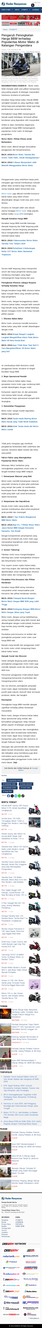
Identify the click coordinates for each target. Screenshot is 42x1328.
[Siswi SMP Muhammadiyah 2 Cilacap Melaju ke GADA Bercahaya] (5, 1064)
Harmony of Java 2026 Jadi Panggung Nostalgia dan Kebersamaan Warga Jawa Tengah (19, 1106)
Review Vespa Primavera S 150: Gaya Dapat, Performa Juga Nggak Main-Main (13, 931)
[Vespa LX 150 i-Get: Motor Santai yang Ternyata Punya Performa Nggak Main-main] (34, 984)
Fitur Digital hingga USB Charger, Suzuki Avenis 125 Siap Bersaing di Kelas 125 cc (14, 892)
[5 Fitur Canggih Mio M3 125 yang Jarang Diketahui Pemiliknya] (34, 907)
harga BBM (18, 214)
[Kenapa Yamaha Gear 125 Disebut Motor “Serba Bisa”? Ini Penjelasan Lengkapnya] (34, 920)
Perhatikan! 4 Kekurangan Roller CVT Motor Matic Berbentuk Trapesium (18, 251)
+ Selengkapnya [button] (33, 1318)
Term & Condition (5, 1231)
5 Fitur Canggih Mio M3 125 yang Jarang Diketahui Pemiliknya (13, 905)
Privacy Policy (6, 1224)
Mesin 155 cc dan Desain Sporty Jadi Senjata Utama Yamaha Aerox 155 (13, 996)
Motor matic (7, 193)
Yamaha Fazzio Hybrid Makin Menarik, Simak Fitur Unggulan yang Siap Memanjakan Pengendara (14, 866)
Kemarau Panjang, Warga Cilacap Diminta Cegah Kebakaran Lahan (25, 1182)
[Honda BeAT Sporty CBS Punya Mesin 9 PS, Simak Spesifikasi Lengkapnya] (34, 809)
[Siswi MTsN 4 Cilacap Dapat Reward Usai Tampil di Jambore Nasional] (5, 1160)
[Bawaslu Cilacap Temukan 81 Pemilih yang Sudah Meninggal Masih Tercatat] (5, 1172)
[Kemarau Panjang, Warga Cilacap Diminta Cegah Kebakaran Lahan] (5, 1185)
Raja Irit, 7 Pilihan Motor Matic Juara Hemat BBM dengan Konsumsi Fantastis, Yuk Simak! (21, 528)
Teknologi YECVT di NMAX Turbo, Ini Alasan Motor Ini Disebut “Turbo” (13, 957)
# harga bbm (7, 791)
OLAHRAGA (35, 9)
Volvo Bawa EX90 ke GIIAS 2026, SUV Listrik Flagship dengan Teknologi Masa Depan (21, 1122)
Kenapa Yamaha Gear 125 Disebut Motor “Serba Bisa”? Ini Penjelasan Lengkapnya (15, 918)
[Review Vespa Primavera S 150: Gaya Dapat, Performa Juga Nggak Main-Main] (34, 933)
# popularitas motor (14, 780)
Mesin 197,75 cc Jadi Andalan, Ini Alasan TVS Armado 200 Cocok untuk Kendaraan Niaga (19, 1115)
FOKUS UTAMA (6, 9)
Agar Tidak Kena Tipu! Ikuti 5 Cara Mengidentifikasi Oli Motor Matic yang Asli (20, 348)
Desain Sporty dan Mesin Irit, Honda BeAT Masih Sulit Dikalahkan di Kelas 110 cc (14, 836)
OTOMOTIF (25, 9)
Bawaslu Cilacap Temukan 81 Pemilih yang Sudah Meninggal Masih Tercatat (24, 1171)
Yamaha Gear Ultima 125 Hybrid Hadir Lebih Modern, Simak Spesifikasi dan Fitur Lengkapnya (15, 850)
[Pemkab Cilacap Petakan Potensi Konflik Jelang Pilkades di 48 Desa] (5, 1053)
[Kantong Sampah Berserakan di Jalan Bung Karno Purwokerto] (5, 1041)
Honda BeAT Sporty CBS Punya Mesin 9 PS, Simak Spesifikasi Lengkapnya (15, 808)
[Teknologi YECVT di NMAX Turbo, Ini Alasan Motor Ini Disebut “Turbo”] (34, 959)
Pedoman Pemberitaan (6, 1235)
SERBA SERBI (19, 1226)
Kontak (4, 1222)
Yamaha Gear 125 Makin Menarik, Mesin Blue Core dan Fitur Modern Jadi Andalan (14, 880)
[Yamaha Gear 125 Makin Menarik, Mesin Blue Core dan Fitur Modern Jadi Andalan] (34, 881)
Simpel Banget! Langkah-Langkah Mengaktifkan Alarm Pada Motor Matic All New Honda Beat (20, 337)
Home (5, 29)
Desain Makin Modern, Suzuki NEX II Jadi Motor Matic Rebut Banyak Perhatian (14, 970)
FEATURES (19, 1224)
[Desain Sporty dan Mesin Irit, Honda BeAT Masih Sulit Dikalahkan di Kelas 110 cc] (34, 838)
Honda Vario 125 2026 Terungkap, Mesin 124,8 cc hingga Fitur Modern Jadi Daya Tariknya (14, 822)
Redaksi (4, 1226)
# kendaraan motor (9, 788)
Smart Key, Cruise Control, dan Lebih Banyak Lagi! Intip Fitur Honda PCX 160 (14, 944)
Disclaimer (5, 1220)
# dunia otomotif (26, 784)
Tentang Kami (6, 1228)
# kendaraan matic (9, 784)
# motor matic (25, 788)
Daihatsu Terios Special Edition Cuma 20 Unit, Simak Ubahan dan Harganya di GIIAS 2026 (20, 1079)
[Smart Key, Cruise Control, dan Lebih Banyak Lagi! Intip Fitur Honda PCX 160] (34, 946)
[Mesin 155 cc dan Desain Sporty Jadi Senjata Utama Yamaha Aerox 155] (34, 997)
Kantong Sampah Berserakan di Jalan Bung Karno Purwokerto (25, 1038)
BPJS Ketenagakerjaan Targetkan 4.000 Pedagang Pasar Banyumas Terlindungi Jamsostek (19, 1097)
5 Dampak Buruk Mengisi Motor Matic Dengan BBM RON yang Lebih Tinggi (20, 601)
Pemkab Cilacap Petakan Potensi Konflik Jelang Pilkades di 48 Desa (26, 1049)
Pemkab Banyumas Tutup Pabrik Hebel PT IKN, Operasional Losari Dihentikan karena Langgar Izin (26, 1027)
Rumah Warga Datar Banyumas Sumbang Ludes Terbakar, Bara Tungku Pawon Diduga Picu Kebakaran (25, 1013)
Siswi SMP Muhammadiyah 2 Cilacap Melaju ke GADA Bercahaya (26, 1061)
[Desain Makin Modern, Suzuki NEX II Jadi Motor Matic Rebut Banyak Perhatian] (34, 971)
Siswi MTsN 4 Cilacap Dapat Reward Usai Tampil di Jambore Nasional (25, 1158)
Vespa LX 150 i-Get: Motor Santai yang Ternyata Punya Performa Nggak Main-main (13, 983)
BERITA (17, 9)
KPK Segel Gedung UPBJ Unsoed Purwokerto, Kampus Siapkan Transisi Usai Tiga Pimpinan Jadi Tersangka (20, 1088)
